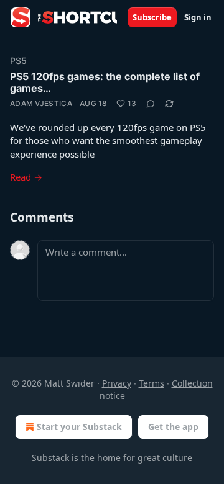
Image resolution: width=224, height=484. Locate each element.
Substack (50, 458)
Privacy (116, 383)
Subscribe (152, 17)
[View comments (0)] (150, 103)
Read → (26, 177)
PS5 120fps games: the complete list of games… (105, 82)
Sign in (198, 17)
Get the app (173, 426)
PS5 (18, 60)
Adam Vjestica (41, 103)
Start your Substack (79, 426)
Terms (151, 383)
